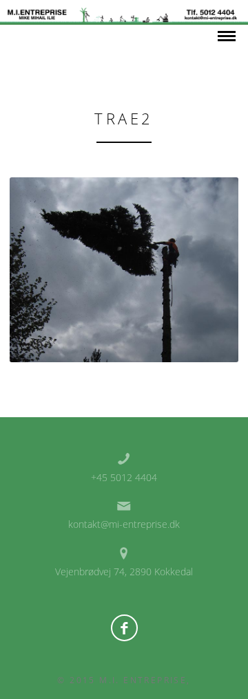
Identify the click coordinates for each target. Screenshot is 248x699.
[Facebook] (124, 627)
